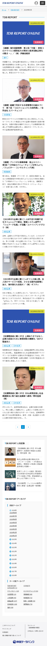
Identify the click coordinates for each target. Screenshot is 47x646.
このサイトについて (8, 625)
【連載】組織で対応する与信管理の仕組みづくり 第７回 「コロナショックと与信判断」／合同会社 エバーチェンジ (22, 108)
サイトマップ (6, 629)
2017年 (14, 571)
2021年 (14, 555)
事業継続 (6, 172)
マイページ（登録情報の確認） (34, 626)
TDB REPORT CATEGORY (12, 587)
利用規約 (5, 632)
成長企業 (6, 231)
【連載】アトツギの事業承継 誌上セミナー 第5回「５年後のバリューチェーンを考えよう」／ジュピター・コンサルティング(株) (23, 165)
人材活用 (11, 598)
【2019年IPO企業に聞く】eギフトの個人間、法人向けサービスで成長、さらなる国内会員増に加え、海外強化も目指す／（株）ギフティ (23, 282)
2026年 (14, 510)
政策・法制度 (29, 601)
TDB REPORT (15, 10)
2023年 (14, 547)
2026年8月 (13, 513)
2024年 (14, 543)
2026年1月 (13, 536)
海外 (5, 57)
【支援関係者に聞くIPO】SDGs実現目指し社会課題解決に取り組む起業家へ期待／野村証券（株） (22, 396)
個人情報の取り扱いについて (11, 635)
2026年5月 (13, 522)
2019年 (14, 563)
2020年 (14, 559)
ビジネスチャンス (31, 591)
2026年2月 (13, 532)
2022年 (14, 551)
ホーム (4, 10)
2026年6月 (13, 519)
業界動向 (28, 604)
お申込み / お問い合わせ (35, 631)
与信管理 (6, 114)
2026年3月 (13, 529)
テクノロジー (13, 591)
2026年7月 (13, 516)
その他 (27, 586)
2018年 (14, 567)
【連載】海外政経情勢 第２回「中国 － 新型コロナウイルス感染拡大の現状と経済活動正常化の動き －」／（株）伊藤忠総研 (23, 50)
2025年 (14, 539)
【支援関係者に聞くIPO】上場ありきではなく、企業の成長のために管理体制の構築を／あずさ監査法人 (23, 339)
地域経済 (28, 598)
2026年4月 (13, 526)
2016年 (14, 575)
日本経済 (16, 345)
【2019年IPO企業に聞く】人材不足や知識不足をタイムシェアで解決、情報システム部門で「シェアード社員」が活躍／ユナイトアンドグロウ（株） (23, 223)
